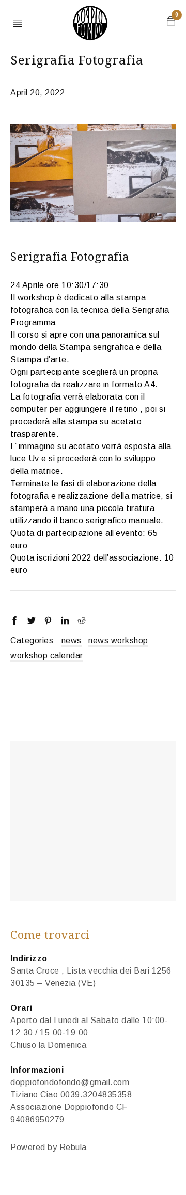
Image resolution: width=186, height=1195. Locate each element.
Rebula (73, 1147)
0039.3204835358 (96, 1094)
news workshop (118, 640)
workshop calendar (46, 655)
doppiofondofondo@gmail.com (69, 1082)
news (71, 640)
